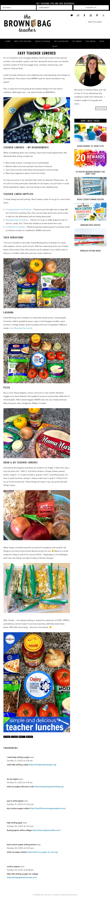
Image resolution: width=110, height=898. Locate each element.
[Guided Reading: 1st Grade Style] (90, 133)
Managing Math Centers (90, 225)
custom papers (13, 866)
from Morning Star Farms (21, 328)
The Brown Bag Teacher (27, 24)
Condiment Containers (15, 227)
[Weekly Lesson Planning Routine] (90, 186)
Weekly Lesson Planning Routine (90, 199)
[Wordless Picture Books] (90, 237)
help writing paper (14, 822)
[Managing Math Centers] (90, 212)
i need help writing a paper (18, 757)
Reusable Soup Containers (17, 220)
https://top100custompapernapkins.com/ (48, 808)
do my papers (13, 779)
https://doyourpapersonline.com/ (46, 830)
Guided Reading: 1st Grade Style (90, 146)
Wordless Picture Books (90, 250)
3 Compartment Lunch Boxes (18, 209)
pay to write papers (15, 801)
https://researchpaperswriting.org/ (49, 786)
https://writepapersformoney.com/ (22, 877)
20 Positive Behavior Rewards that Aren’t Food (90, 172)
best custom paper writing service (21, 844)
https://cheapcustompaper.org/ (42, 764)
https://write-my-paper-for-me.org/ (42, 852)
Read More (100, 108)
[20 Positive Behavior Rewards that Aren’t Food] (90, 158)
